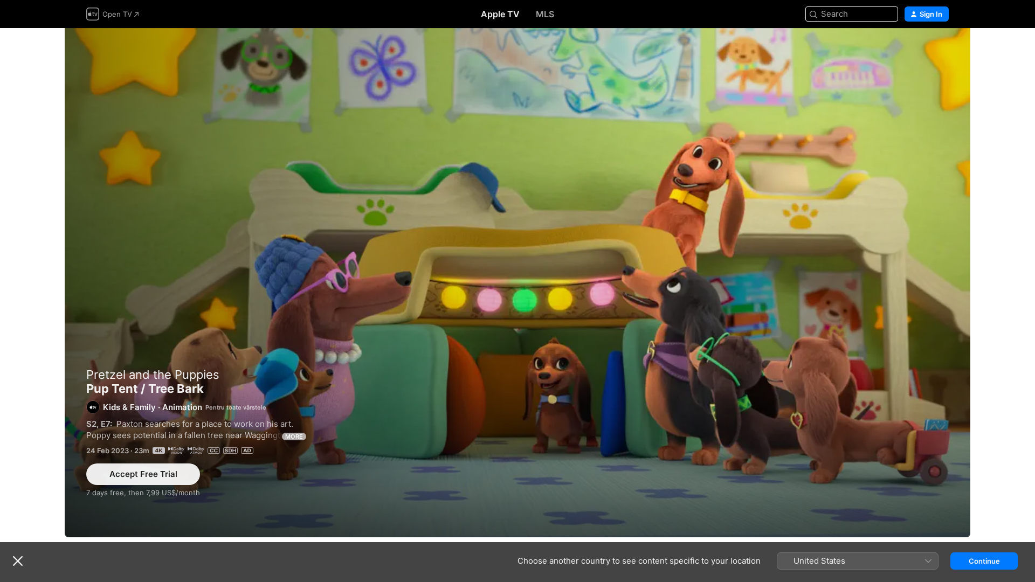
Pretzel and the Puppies (152, 375)
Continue (984, 561)
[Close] (18, 561)
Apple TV (500, 14)
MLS (545, 14)
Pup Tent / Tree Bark (517, 282)
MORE (294, 436)
